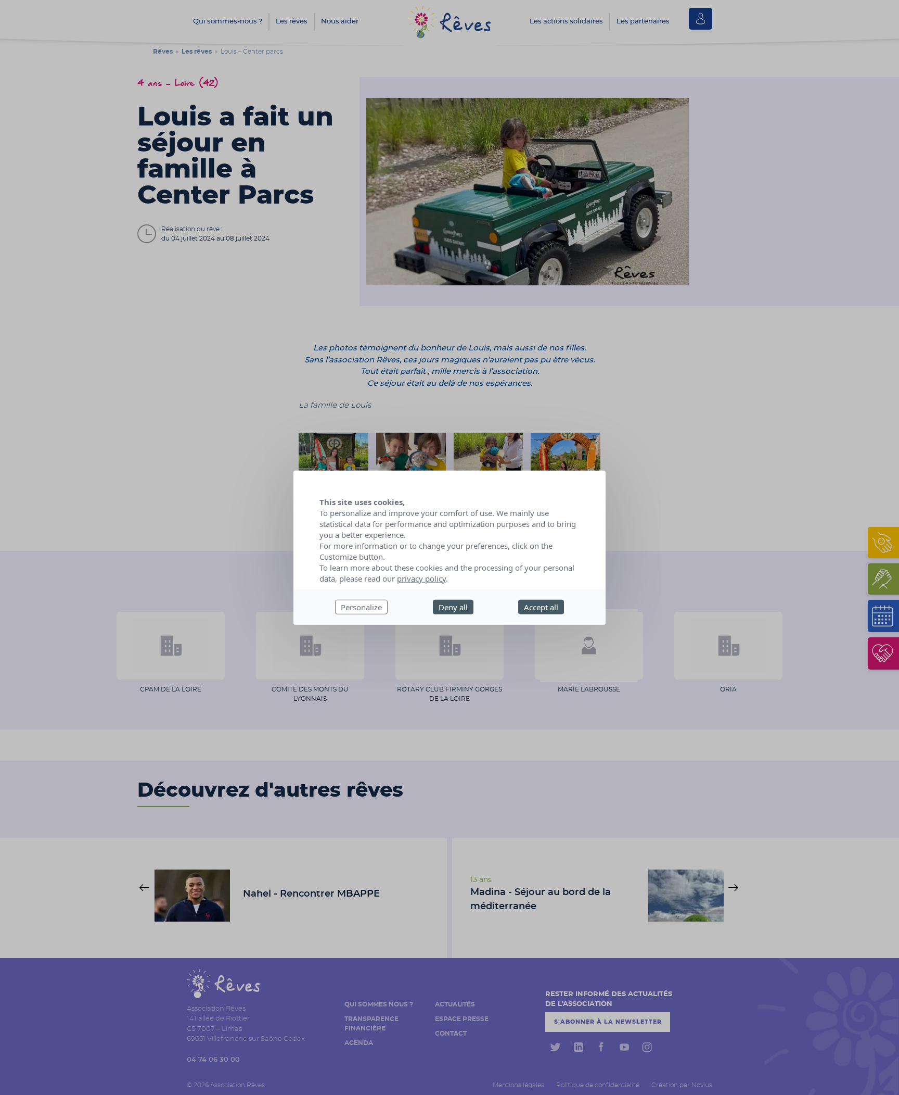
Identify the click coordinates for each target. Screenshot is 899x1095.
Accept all (541, 606)
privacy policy (421, 578)
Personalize (361, 606)
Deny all (453, 606)
